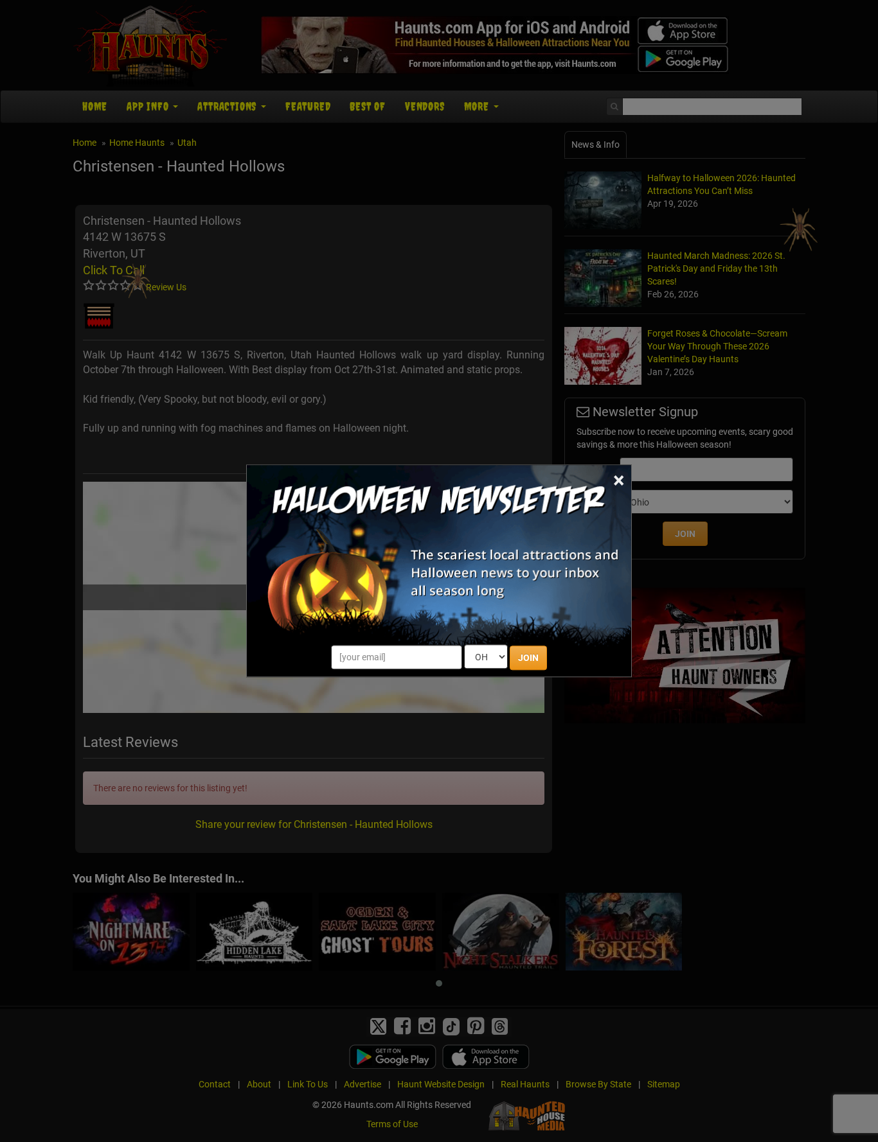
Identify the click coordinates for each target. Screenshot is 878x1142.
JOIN (528, 658)
